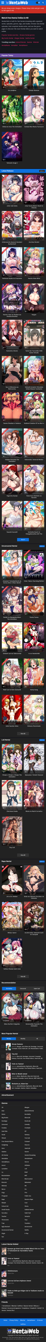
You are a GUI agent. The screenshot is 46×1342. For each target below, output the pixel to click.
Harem (28, 1088)
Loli (29, 1048)
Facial (19, 1048)
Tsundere (27, 1223)
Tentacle (27, 1216)
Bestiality (9, 988)
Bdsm (18, 1076)
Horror (27, 1162)
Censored (23, 988)
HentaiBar (14, 45)
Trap (3, 1223)
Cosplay (4, 1128)
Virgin (3, 1233)
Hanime (29, 42)
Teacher (4, 1216)
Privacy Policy (13, 1320)
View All (42, 171)
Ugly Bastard (6, 1226)
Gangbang (5, 1145)
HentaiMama (6, 45)
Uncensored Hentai (7, 1230)
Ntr (26, 1186)
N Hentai (40, 1320)
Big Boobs (29, 1066)
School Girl (5, 1206)
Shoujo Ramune (17, 1044)
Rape (3, 1199)
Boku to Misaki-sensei (19, 1074)
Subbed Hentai (29, 1209)
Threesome (5, 1220)
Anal (23, 1046)
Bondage (33, 1046)
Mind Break (5, 1179)
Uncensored (28, 1226)
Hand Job (24, 1048)
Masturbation (35, 1048)
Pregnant (4, 1196)
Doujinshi (33, 1308)
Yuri (3, 1237)
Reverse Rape (29, 1199)
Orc (26, 1189)
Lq (2, 1172)
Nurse (3, 1189)
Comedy (27, 1124)
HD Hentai (5, 1155)
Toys (26, 1220)
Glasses (30, 1078)
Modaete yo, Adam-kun (20, 1084)
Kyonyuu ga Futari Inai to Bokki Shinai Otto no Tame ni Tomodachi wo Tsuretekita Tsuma (25, 1250)
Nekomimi (28, 1182)
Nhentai (14, 1306)
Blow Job (27, 1046)
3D (2, 1107)
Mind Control (29, 1179)
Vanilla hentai (29, 38)
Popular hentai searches (10, 35)
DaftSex (20, 1306)
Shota (26, 1206)
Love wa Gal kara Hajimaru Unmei (19, 1281)
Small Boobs (6, 1209)
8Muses (36, 1306)
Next (22, 539)
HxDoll (39, 1308)
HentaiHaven (23, 45)
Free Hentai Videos (28, 1058)
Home (5, 1320)
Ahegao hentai (19, 38)
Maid (26, 1172)
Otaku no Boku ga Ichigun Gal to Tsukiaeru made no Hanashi (25, 1292)
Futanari (27, 1141)
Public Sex (40, 1078)
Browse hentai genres (27, 35)
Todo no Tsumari (18, 1064)
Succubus (4, 1213)
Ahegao (19, 1046)
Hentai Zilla (10, 1310)
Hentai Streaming (30, 1155)
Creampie (14, 1048)
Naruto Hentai (28, 1306)
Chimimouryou (12, 1271)
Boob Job (36, 1076)
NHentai (36, 42)
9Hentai (4, 1308)
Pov (26, 1192)
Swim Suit (37, 988)
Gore (3, 1148)
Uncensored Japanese (14, 1308)
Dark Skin (4, 1131)
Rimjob (4, 1203)
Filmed (4, 1138)
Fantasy (14, 1058)
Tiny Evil (14, 1054)
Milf (35, 1078)
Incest (3, 1165)
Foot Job (19, 1058)
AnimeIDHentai (21, 42)
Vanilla (27, 1230)
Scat (26, 1203)
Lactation (4, 1168)
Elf (25, 1131)
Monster (4, 1182)
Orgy (3, 1192)
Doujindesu (25, 1308)
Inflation (27, 1165)
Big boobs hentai (7, 38)
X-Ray (26, 1233)
